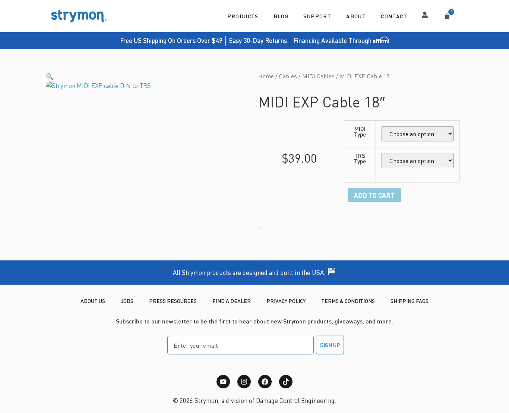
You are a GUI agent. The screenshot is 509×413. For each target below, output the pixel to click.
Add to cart (374, 195)
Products (243, 16)
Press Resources (173, 300)
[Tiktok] (286, 381)
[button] (50, 76)
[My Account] (424, 15)
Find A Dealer (231, 300)
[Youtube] (223, 381)
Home (266, 76)
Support (317, 16)
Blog (281, 16)
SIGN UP (330, 344)
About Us (92, 300)
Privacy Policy (286, 300)
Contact (394, 16)
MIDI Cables (318, 76)
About (356, 16)
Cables (288, 76)
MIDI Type (360, 132)
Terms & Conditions (348, 300)
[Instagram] (244, 381)
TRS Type (360, 159)
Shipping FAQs (410, 300)
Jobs (127, 300)
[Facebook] (265, 381)
